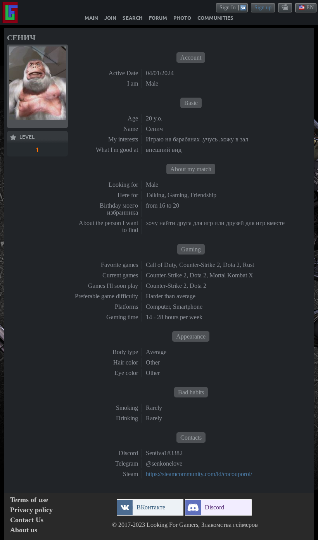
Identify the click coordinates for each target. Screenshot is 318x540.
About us (23, 530)
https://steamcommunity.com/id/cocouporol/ (199, 474)
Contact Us (26, 520)
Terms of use (29, 500)
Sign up (262, 7)
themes (285, 7)
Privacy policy (31, 510)
